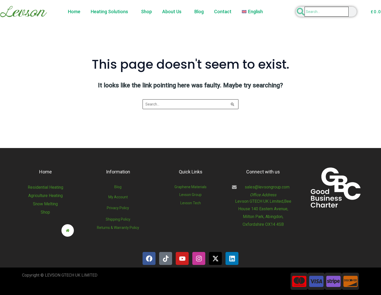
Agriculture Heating (45, 195)
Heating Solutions (109, 11)
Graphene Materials (190, 187)
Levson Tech (190, 203)
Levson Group (190, 195)
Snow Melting (45, 203)
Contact (222, 11)
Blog (199, 11)
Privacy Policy (118, 208)
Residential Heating (45, 187)
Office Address (263, 194)
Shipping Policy (118, 219)
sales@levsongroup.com (267, 187)
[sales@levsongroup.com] (234, 187)
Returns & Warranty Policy (118, 228)
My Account (118, 197)
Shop (146, 11)
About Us (171, 11)
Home (74, 11)
